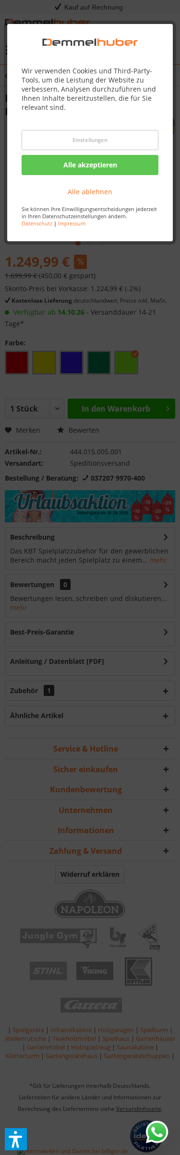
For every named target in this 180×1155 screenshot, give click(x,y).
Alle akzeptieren (90, 164)
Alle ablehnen (90, 191)
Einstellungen (90, 139)
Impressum (71, 223)
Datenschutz (37, 223)
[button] (16, 1139)
